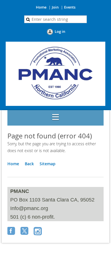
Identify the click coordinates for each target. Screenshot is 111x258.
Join (55, 7)
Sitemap (48, 163)
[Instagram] (38, 231)
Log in (60, 31)
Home (41, 7)
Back (29, 163)
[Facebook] (12, 231)
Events (69, 7)
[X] (25, 231)
